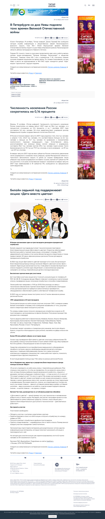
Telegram (38, 73)
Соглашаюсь (52, 516)
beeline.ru (50, 441)
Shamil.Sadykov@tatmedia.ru (80, 506)
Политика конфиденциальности (80, 502)
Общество (64, 17)
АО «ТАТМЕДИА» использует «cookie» (81, 496)
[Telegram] (43, 457)
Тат (18, 5)
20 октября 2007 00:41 (61, 103)
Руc (11, 5)
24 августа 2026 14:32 (61, 183)
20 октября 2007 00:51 (61, 19)
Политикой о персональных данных (49, 513)
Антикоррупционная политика (80, 493)
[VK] (25, 458)
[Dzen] (61, 457)
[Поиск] (85, 5)
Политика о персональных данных (81, 491)
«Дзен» (30, 73)
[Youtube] (79, 457)
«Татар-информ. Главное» (57, 67)
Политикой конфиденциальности (67, 513)
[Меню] (93, 5)
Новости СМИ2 (15, 94)
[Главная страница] (51, 5)
